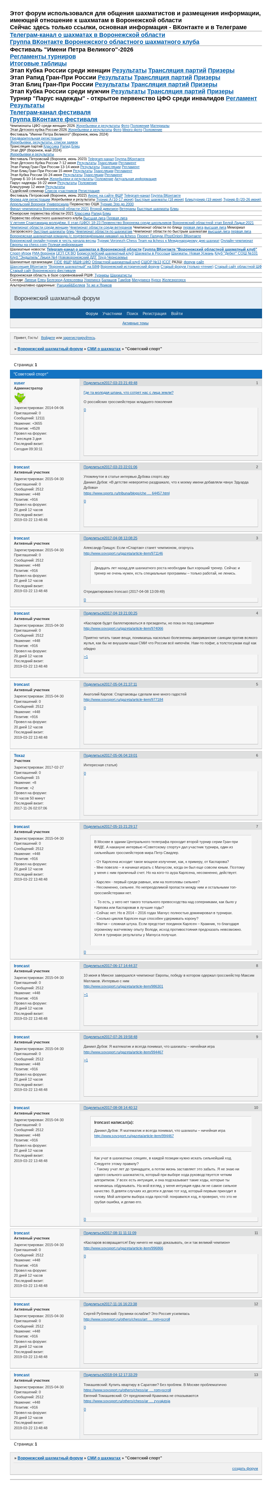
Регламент (241, 98)
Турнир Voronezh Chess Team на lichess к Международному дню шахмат (158, 241)
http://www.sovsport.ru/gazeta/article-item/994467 (123, 1052)
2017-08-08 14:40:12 (120, 1108)
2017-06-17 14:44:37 (120, 966)
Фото (125, 126)
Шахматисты (121, 275)
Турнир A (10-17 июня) (115, 199)
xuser (19, 383)
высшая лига (215, 227)
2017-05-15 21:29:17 (120, 826)
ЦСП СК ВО (66, 253)
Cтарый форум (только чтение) (187, 266)
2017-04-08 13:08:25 (120, 538)
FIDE (58, 262)
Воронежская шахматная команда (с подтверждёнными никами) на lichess (73, 236)
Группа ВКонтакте (130, 159)
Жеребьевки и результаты (98, 126)
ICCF (166, 262)
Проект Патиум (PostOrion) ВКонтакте (169, 236)
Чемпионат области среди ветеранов (100, 227)
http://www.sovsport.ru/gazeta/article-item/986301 (123, 986)
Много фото (132, 130)
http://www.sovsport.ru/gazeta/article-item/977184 (123, 699)
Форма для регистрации (30, 199)
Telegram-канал (101, 159)
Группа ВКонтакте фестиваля (54, 119)
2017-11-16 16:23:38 (120, 1304)
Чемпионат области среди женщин (39, 227)
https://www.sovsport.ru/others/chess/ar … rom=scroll (127, 1390)
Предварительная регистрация (36, 138)
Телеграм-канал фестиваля (50, 112)
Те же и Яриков (99, 285)
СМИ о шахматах (104, 349)
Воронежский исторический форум (130, 266)
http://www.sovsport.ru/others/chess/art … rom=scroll (127, 1319)
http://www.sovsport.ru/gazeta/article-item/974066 (123, 628)
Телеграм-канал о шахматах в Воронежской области (87, 35)
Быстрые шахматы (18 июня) (159, 199)
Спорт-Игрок (20, 253)
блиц (70, 231)
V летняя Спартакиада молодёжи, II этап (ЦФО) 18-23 (56, 223)
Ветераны (127, 209)
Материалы (160, 126)
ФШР (67, 262)
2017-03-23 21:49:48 (120, 383)
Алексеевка (73, 280)
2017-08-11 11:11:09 (120, 1233)
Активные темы (135, 323)
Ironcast (22, 467)
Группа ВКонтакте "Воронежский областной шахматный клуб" (200, 249)
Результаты (129, 70)
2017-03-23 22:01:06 (120, 467)
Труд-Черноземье (113, 257)
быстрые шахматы (49, 231)
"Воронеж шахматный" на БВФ (74, 266)
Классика (51, 146)
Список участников (61, 191)
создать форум (245, 1468)
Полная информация (65, 245)
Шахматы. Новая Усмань (192, 253)
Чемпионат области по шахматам (103, 231)
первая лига (193, 227)
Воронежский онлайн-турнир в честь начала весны (53, 241)
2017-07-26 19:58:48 (120, 1037)
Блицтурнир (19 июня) (203, 199)
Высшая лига (94, 218)
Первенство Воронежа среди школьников (136, 223)
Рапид (65, 146)
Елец (41, 280)
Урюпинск (92, 280)
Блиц (75, 146)
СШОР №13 (151, 262)
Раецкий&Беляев (71, 285)
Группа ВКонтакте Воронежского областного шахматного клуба (104, 42)
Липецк (30, 280)
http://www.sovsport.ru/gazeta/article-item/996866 (123, 1248)
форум (189, 262)
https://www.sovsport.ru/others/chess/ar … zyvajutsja (127, 1401)
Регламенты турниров (43, 56)
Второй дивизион (104, 209)
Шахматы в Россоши (152, 253)
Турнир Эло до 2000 (117, 204)
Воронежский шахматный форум (50, 349)
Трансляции (107, 163)
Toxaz (19, 755)
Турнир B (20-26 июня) (242, 199)
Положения (139, 126)
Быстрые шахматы (153, 209)
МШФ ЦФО (82, 262)
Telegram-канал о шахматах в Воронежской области (94, 249)
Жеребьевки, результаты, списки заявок (44, 142)
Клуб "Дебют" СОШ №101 (236, 253)
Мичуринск (141, 280)
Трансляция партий (177, 70)
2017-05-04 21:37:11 (120, 684)
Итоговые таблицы (38, 63)
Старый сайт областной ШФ (238, 266)
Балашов (109, 280)
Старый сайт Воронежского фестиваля (43, 270)
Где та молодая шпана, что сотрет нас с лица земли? (128, 392)
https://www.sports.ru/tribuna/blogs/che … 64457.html (127, 493)
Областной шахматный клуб (116, 262)
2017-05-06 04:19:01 (120, 755)
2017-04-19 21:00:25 (120, 613)
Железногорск (174, 280)
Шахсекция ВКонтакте (28, 266)
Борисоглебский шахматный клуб (105, 253)
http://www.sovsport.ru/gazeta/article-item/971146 (123, 553)
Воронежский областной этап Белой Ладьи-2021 (213, 223)
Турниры (102, 275)
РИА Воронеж (43, 253)
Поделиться (94, 383)
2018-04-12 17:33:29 (120, 1375)
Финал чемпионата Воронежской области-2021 (49, 209)
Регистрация (89, 191)
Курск (156, 280)
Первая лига (116, 218)
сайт (200, 262)
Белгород (54, 280)
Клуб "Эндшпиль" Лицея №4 (33, 257)
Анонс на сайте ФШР (105, 195)
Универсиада (57, 204)
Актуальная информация (135, 179)
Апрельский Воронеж (27, 204)
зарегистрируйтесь (79, 338)
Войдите (48, 338)
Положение (152, 130)
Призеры (221, 70)
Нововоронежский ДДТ (77, 257)
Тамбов (124, 280)
